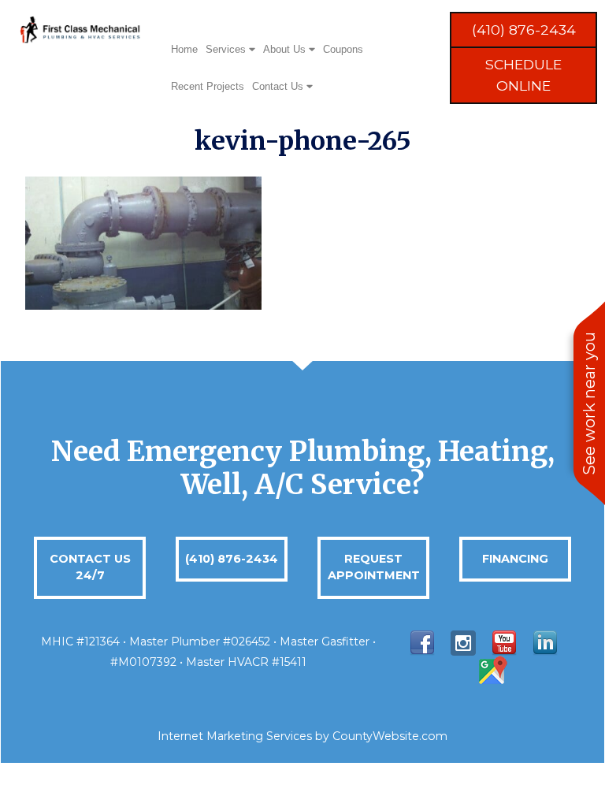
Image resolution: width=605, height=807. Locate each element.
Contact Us (279, 86)
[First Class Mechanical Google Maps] (491, 670)
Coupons (343, 49)
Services (227, 49)
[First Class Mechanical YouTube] (504, 641)
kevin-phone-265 (303, 141)
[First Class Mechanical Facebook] (422, 641)
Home (184, 49)
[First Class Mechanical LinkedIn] (545, 641)
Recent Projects (207, 86)
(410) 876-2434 (524, 29)
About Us (286, 49)
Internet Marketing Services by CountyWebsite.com (302, 736)
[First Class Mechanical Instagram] (463, 641)
